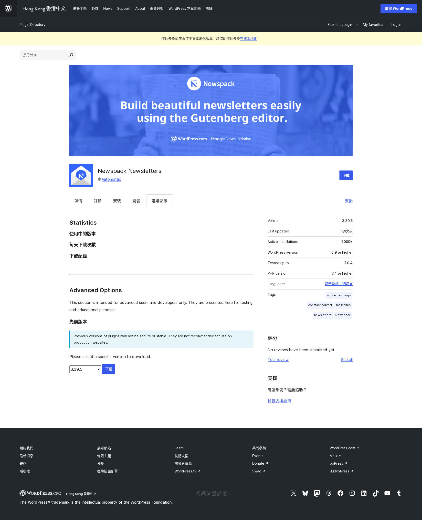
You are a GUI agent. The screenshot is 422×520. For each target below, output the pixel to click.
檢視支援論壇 (279, 401)
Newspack (343, 315)
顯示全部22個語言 (339, 284)
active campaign (339, 295)
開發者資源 (183, 463)
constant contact (320, 305)
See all (347, 359)
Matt (335, 456)
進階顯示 (159, 200)
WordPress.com (344, 448)
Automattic (111, 179)
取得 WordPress (398, 8)
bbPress (338, 463)
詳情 (78, 200)
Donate (260, 463)
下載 (346, 175)
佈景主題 (104, 456)
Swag (258, 471)
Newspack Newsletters (129, 170)
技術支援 (181, 456)
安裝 (117, 200)
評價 (98, 200)
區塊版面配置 (107, 471)
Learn (179, 448)
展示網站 (104, 448)
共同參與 (259, 448)
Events (257, 456)
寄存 (23, 463)
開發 (136, 200)
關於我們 (26, 448)
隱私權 (25, 471)
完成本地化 (248, 38)
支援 (349, 200)
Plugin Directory (32, 24)
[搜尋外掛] (71, 55)
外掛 (100, 463)
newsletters (322, 315)
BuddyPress (341, 471)
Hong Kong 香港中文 (81, 494)
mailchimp (343, 305)
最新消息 (26, 456)
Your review (278, 359)
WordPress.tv (187, 471)
